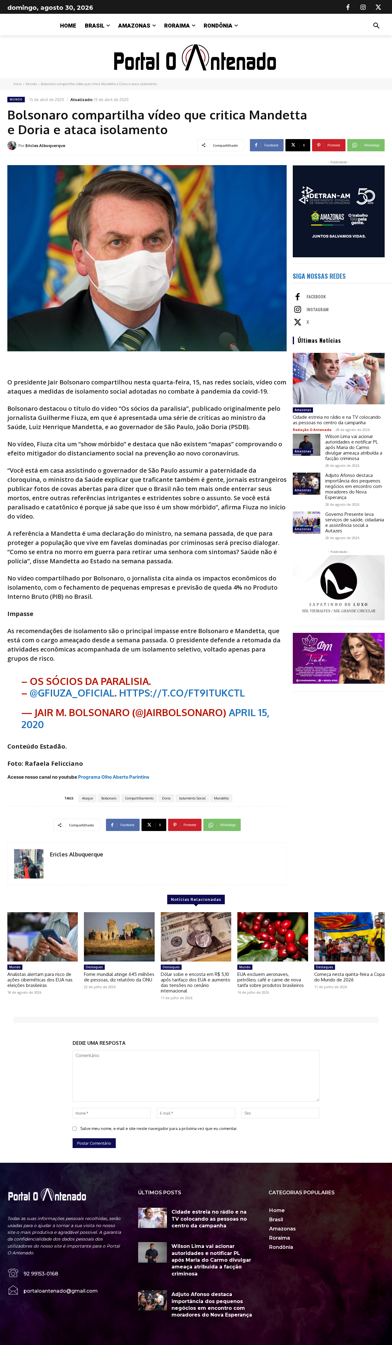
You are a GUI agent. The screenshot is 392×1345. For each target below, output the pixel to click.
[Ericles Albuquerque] (12, 145)
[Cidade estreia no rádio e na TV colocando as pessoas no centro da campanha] (339, 378)
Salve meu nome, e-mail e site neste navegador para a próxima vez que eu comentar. (158, 1128)
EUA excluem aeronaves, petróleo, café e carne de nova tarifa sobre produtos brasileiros (270, 979)
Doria (166, 798)
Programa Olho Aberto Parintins (113, 777)
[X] (378, 8)
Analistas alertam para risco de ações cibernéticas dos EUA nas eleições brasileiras (40, 979)
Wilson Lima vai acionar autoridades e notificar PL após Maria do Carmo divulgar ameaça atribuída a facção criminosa (353, 447)
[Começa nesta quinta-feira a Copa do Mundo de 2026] (349, 937)
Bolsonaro (108, 798)
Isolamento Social (192, 798)
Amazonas (303, 410)
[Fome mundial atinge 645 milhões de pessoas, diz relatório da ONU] (119, 937)
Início (17, 84)
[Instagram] (363, 8)
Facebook (316, 296)
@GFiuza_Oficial (72, 692)
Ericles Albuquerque (45, 145)
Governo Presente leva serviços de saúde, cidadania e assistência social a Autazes (354, 522)
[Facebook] (348, 8)
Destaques (94, 967)
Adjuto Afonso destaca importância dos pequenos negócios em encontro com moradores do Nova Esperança (353, 486)
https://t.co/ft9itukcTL (182, 692)
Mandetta (221, 798)
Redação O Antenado (312, 429)
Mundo (31, 84)
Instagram (318, 309)
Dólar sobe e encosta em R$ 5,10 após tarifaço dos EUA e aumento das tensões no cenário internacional (195, 982)
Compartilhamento (139, 798)
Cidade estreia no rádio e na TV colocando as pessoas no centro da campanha (337, 419)
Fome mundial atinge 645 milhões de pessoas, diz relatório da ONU (119, 977)
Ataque (87, 798)
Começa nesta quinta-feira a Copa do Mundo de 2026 (349, 977)
